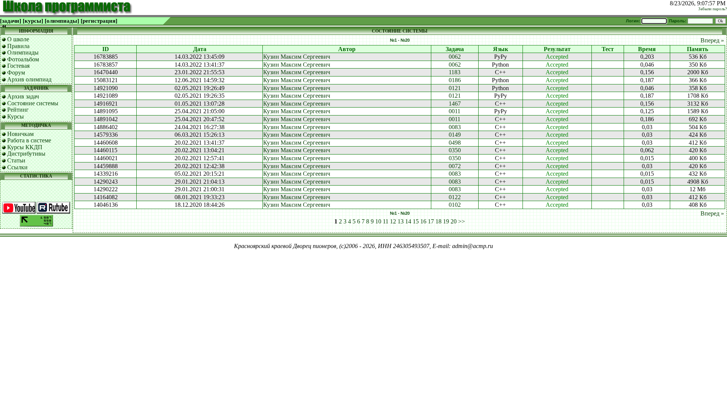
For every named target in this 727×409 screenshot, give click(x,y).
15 (416, 221)
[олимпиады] (62, 21)
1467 (455, 103)
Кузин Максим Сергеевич (296, 56)
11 (385, 221)
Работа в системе (29, 140)
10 (378, 221)
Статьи (16, 160)
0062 (455, 56)
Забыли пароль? (712, 9)
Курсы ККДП (24, 147)
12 (393, 221)
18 (438, 221)
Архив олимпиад (29, 79)
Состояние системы (32, 103)
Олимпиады (23, 52)
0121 (455, 88)
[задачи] (10, 21)
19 (446, 221)
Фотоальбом (23, 59)
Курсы (15, 116)
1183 (454, 72)
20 (454, 221)
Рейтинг (18, 109)
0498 (455, 142)
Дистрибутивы (26, 153)
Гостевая (18, 65)
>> (461, 221)
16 (423, 221)
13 (401, 221)
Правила (18, 46)
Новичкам (20, 134)
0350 (455, 150)
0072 (455, 166)
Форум (16, 72)
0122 (455, 197)
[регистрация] (99, 21)
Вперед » (712, 40)
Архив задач (23, 96)
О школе (18, 39)
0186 (455, 80)
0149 (455, 134)
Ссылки (17, 167)
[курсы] (33, 21)
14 (408, 221)
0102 (455, 204)
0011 (454, 111)
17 (431, 221)
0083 (455, 127)
